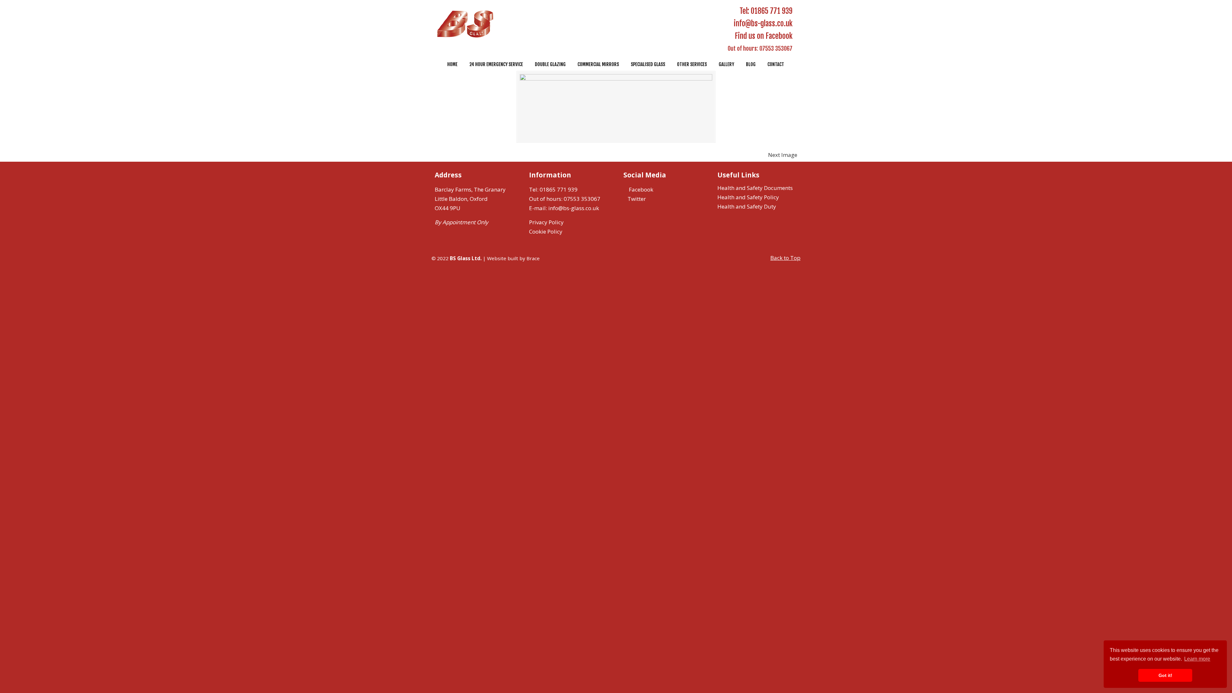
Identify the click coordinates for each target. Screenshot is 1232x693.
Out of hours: (742, 48)
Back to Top (785, 257)
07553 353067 (775, 48)
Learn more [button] (1197, 659)
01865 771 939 (771, 11)
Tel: (744, 11)
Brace (533, 258)
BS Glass (467, 25)
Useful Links (738, 174)
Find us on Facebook (762, 36)
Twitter (637, 198)
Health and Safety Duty (746, 206)
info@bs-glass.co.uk (763, 23)
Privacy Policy (546, 222)
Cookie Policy (545, 231)
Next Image (782, 154)
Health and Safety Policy (748, 197)
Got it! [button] (1165, 675)
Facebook (640, 189)
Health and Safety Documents (755, 188)
